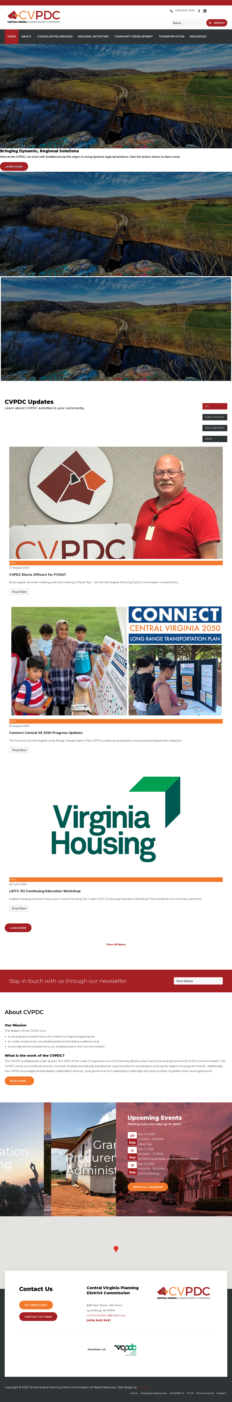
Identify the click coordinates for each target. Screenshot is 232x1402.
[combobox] (188, 22)
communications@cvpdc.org (106, 1315)
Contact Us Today (38, 1316)
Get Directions (36, 1305)
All (207, 406)
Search (219, 22)
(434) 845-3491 (185, 10)
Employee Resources (153, 1393)
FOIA (190, 1393)
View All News (116, 944)
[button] (116, 1249)
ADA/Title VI (177, 1393)
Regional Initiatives (93, 36)
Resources (198, 36)
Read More (19, 591)
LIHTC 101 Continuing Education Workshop (45, 891)
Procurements (215, 428)
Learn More (14, 166)
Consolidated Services (54, 36)
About (26, 36)
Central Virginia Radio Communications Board (168, 1158)
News (208, 438)
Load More (18, 928)
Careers (221, 1393)
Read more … (19, 1081)
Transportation (171, 36)
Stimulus (143, 1387)
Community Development (133, 36)
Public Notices (214, 417)
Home (12, 36)
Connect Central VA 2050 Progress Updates (46, 733)
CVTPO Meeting (148, 1173)
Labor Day (145, 1144)
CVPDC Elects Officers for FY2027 (37, 575)
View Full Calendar (148, 1187)
